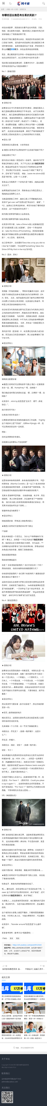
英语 (13, 49)
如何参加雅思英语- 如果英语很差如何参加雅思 (21, 969)
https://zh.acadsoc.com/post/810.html (27, 945)
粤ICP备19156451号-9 (9, 1067)
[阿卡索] (23, 5)
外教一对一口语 (12, 9)
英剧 (17, 938)
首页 (2, 9)
